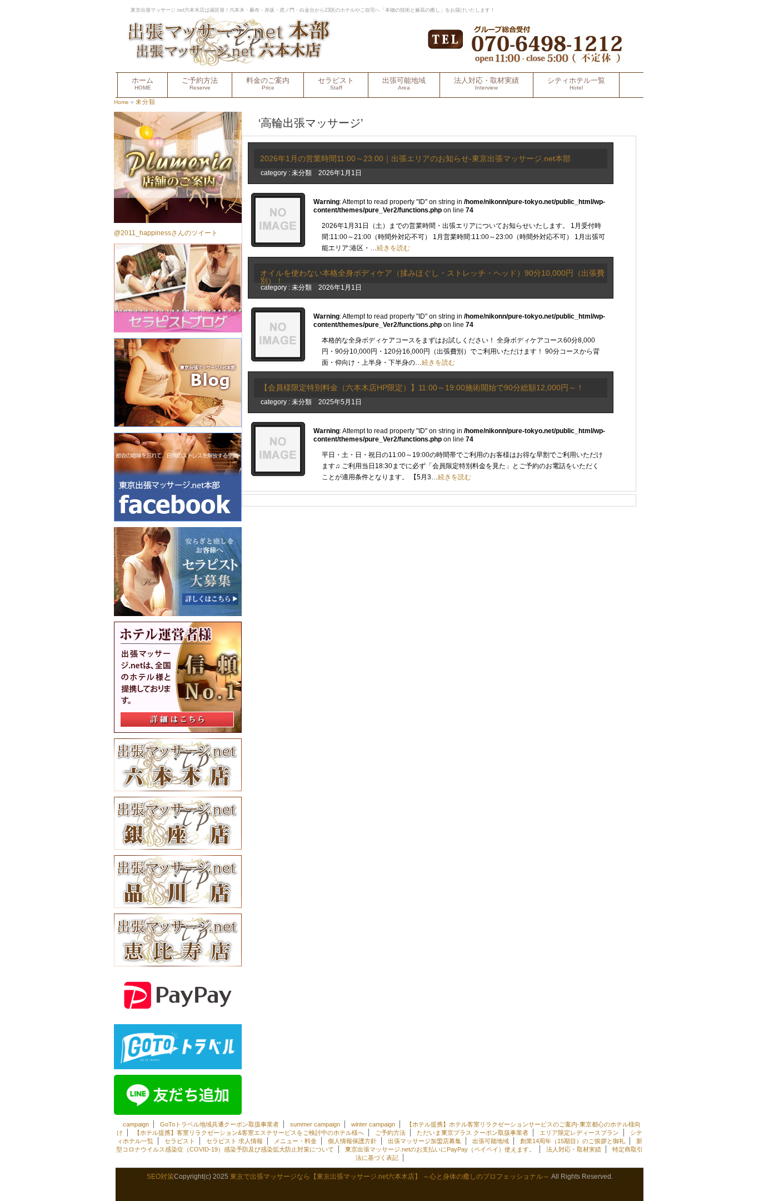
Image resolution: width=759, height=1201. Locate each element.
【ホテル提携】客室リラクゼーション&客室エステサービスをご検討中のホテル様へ (249, 1132)
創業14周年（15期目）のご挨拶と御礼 (572, 1141)
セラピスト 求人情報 (234, 1141)
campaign (136, 1124)
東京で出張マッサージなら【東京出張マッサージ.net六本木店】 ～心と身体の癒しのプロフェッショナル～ (390, 1176)
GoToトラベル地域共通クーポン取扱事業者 (219, 1124)
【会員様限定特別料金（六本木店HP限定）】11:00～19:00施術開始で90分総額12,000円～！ (422, 387)
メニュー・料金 (295, 1141)
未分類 (146, 101)
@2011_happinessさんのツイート (166, 233)
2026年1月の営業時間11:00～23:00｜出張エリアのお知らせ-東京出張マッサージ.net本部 (415, 158)
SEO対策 (160, 1176)
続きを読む (393, 248)
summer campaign (315, 1124)
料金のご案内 (267, 83)
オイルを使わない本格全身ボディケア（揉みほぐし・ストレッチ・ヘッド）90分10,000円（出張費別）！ (432, 277)
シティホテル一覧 (576, 83)
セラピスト (336, 83)
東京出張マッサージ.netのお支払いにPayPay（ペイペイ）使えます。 (440, 1149)
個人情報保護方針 (352, 1141)
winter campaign (373, 1124)
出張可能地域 (404, 83)
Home (121, 102)
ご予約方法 (200, 83)
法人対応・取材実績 (486, 83)
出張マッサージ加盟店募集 (424, 1141)
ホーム (142, 83)
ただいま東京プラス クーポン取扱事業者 (472, 1132)
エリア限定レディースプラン (579, 1132)
